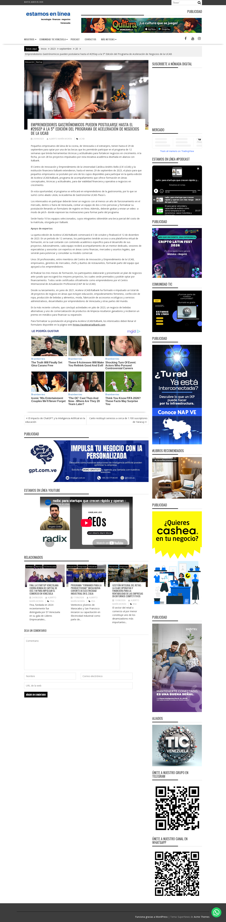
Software (30, 566)
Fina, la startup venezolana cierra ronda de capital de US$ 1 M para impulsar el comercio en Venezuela (43, 589)
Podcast (75, 39)
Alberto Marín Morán (60, 138)
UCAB (82, 138)
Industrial (92, 566)
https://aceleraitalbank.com (89, 324)
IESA (93, 601)
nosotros (29, 39)
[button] (216, 912)
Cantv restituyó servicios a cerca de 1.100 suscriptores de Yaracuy (118, 420)
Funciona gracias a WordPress (151, 916)
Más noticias (107, 39)
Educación (29, 62)
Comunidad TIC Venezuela (52, 39)
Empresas (82, 566)
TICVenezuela (50, 566)
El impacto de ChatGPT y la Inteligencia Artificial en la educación (55, 420)
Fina (52, 601)
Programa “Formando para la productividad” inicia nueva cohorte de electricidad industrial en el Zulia (86, 589)
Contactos (90, 39)
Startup (39, 62)
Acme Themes (201, 916)
